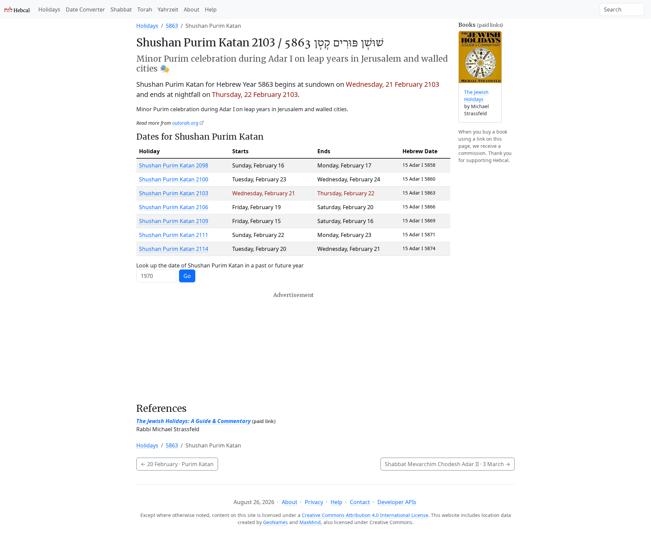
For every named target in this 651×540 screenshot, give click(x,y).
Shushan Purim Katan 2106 (173, 207)
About (191, 9)
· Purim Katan (177, 464)
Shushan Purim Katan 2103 (173, 193)
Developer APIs (396, 502)
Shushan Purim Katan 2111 (173, 235)
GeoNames (275, 522)
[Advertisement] (293, 347)
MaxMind (310, 522)
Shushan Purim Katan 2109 (173, 221)
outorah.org (185, 123)
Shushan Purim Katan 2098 (173, 165)
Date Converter (85, 9)
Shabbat (121, 9)
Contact (360, 502)
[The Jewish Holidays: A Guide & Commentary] (480, 57)
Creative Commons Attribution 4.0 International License (365, 515)
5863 (172, 25)
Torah (144, 9)
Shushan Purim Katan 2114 (173, 249)
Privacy (314, 502)
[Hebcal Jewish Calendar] (17, 9)
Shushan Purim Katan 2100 (173, 179)
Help (211, 9)
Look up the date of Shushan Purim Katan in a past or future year (220, 265)
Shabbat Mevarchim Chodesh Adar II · (447, 464)
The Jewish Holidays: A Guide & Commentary (193, 421)
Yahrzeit (168, 9)
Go (187, 276)
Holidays (49, 9)
